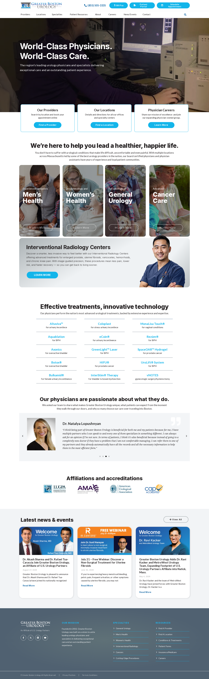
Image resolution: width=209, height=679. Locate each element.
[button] (100, 456)
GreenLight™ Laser (104, 349)
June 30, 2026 (87, 570)
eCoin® (104, 336)
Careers (112, 14)
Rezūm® (153, 336)
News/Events (130, 14)
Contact (146, 14)
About (98, 14)
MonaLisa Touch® (152, 323)
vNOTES (152, 375)
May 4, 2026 (144, 576)
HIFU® (104, 362)
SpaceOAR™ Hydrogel (152, 349)
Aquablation (56, 336)
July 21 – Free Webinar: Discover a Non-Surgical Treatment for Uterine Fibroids (103, 562)
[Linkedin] (38, 637)
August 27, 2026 (30, 570)
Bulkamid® (56, 375)
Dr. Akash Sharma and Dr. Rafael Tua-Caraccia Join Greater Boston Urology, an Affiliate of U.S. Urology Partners (46, 562)
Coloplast (104, 323)
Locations (41, 14)
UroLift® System (152, 362)
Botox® (56, 362)
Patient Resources (79, 14)
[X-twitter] (30, 637)
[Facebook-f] (23, 637)
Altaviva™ (56, 323)
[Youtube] (45, 637)
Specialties (57, 14)
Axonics (56, 349)
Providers (25, 14)
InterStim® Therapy (104, 375)
